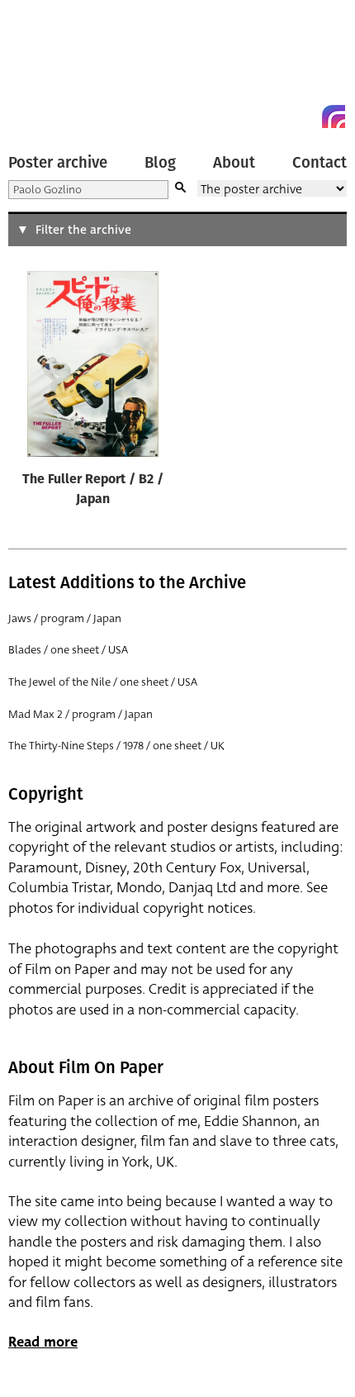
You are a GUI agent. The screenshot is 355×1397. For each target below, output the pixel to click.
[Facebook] (303, 116)
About (234, 163)
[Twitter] (274, 116)
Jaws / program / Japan (64, 618)
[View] (92, 367)
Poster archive (57, 163)
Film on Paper (45, 68)
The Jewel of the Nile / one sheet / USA (102, 682)
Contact (319, 163)
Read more (43, 1342)
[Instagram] (333, 116)
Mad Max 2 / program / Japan (80, 714)
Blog (160, 163)
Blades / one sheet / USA (68, 650)
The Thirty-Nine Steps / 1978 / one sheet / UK (116, 745)
